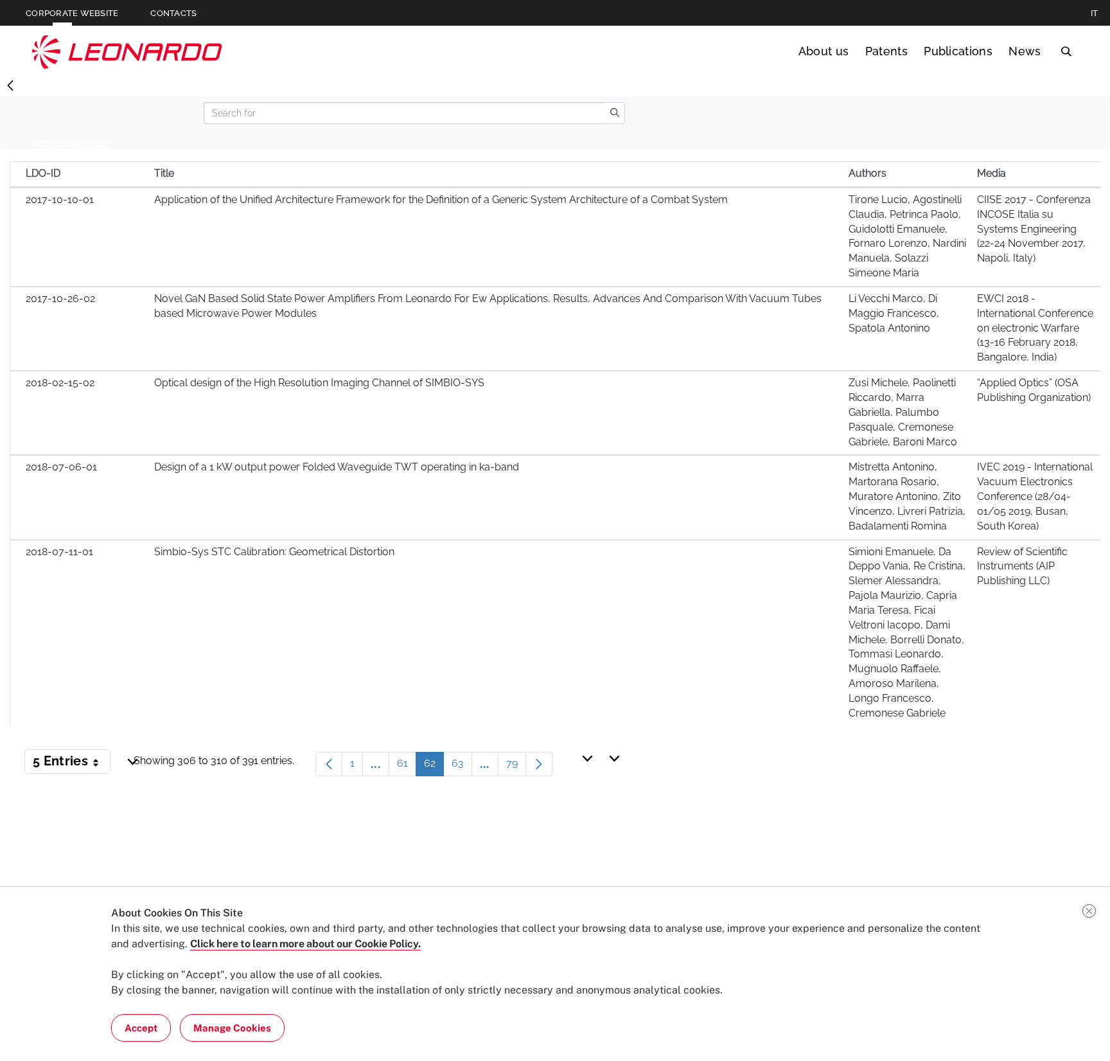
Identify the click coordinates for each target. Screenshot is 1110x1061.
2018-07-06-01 (61, 467)
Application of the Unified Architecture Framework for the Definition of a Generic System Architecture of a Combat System (441, 199)
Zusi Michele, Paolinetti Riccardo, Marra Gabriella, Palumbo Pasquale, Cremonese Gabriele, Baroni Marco (903, 412)
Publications (958, 51)
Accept (141, 1027)
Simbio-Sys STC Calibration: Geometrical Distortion (274, 552)
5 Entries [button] (71, 763)
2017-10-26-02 (60, 298)
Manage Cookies (232, 1027)
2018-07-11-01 (59, 552)
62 (434, 766)
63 (462, 766)
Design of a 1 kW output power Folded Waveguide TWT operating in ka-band (336, 467)
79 (516, 766)
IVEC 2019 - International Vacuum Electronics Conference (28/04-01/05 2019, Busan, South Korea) (1035, 496)
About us (823, 51)
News (1025, 51)
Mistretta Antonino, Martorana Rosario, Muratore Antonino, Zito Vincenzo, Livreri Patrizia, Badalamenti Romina (907, 496)
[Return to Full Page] (10, 86)
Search (1066, 51)
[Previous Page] (328, 764)
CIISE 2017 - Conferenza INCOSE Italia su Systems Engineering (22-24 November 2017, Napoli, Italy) (1034, 228)
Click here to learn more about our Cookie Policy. (305, 944)
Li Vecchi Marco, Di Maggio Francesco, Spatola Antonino (894, 313)
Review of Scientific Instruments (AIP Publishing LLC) (1022, 566)
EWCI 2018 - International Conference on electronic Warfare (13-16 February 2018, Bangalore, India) (1035, 327)
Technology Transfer (127, 52)
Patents (886, 51)
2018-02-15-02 (60, 383)
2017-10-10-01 (60, 199)
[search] (615, 113)
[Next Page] (538, 764)
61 (406, 766)
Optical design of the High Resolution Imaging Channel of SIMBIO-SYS (319, 383)
